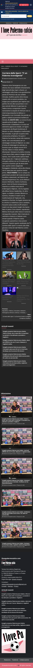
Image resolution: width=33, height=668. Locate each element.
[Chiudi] (4, 5)
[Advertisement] (16, 49)
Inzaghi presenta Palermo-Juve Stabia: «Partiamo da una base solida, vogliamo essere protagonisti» (15, 363)
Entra (29, 16)
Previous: (14, 310)
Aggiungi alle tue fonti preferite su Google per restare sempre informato (13, 5)
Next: (17, 316)
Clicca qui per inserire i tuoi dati (7, 19)
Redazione (9, 23)
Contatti (4, 586)
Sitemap (10, 586)
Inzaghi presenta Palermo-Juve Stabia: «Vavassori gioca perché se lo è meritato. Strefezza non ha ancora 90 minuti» (15, 349)
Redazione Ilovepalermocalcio (10, 78)
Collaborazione (23, 23)
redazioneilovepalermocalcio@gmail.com (14, 584)
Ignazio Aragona (17, 579)
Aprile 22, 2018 (22, 78)
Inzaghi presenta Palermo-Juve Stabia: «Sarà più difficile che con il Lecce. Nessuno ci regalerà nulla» (16, 342)
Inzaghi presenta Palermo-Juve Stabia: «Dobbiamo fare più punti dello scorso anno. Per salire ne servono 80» (16, 356)
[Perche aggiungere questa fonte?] (30, 5)
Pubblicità (15, 23)
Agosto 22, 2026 (21, 423)
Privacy (16, 586)
